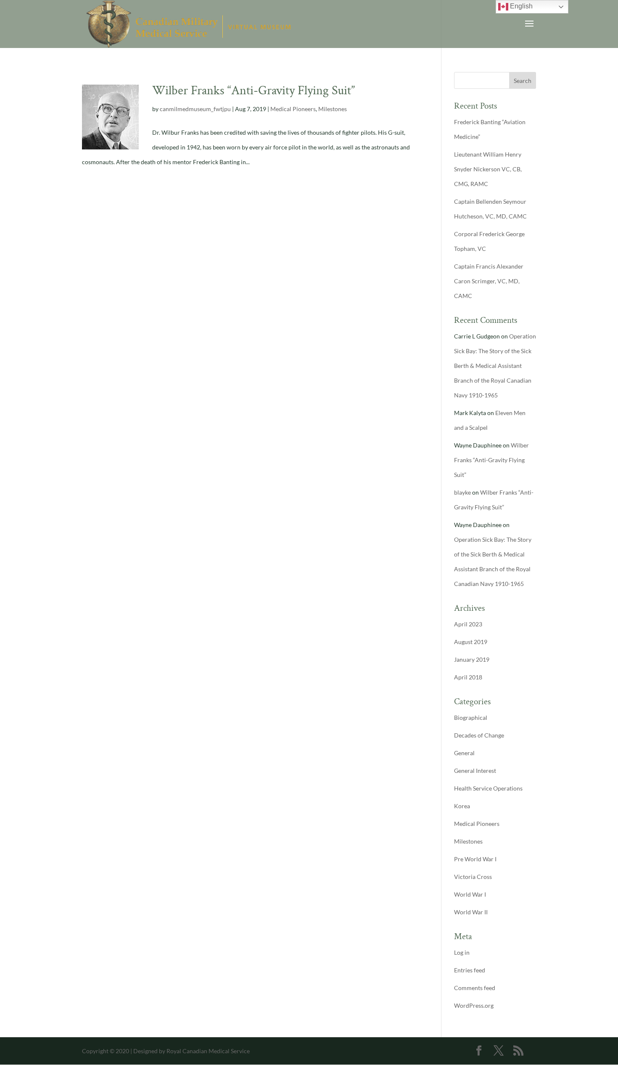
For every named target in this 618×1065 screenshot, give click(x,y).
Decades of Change (479, 735)
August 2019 (470, 641)
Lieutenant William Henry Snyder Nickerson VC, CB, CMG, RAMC (488, 169)
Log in (462, 952)
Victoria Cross (473, 876)
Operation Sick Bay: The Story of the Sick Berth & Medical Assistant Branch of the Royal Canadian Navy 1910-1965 (495, 366)
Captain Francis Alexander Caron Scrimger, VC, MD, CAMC (488, 281)
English (520, 6)
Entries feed (469, 970)
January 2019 (471, 659)
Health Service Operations (488, 788)
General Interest (475, 770)
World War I (470, 894)
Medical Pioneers (293, 108)
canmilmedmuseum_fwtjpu (195, 108)
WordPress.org (474, 1005)
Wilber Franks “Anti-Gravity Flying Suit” (253, 91)
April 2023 (468, 624)
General (464, 752)
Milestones (332, 108)
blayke (462, 492)
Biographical (470, 717)
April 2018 (468, 677)
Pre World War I (475, 859)
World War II (471, 912)
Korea (462, 805)
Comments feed (474, 987)
